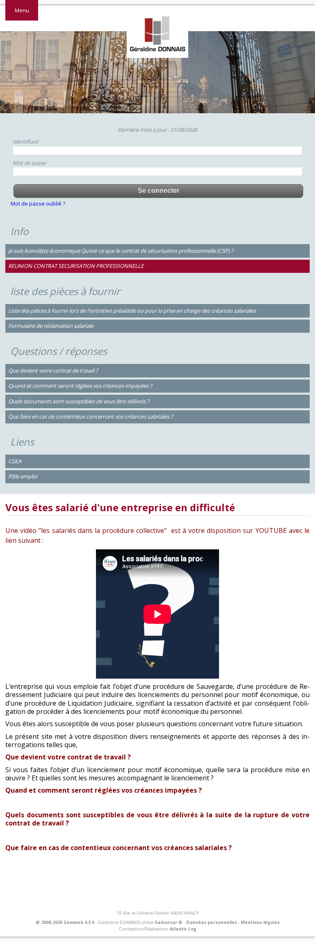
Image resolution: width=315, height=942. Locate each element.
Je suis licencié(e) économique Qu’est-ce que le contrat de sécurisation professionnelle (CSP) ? (120, 250)
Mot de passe (29, 163)
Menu (22, 10)
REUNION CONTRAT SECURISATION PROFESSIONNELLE (76, 266)
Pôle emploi (22, 476)
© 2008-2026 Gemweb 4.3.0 (65, 922)
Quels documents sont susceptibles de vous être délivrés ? (78, 401)
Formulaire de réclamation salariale (51, 325)
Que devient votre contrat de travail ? (53, 370)
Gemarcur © (169, 922)
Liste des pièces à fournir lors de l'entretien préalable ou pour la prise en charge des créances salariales (132, 310)
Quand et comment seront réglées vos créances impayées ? (80, 385)
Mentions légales (260, 922)
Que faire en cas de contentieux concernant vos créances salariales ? (90, 416)
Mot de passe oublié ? (38, 203)
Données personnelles (211, 922)
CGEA (14, 461)
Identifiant (26, 141)
